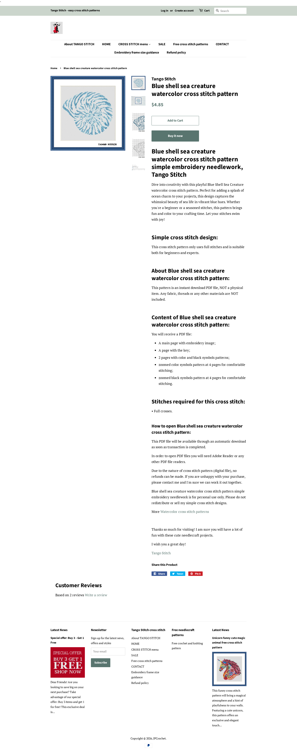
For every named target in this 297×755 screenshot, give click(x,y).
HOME (106, 44)
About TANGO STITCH (79, 44)
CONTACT (222, 44)
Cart (207, 11)
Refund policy (176, 52)
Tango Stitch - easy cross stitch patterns (75, 10)
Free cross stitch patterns (190, 44)
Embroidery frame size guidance (136, 52)
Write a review (96, 595)
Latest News (59, 630)
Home (54, 68)
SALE (161, 44)
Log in (164, 11)
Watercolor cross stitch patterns (184, 511)
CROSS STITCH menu (133, 44)
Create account (184, 11)
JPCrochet (159, 738)
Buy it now (175, 136)
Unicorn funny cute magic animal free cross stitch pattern (228, 642)
